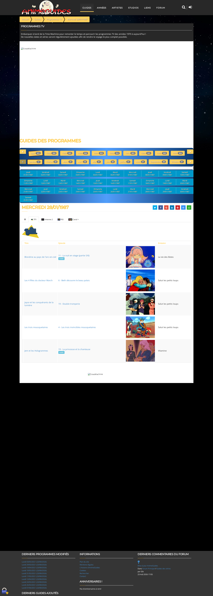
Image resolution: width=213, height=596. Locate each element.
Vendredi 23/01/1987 (63, 190)
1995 (161, 153)
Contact (83, 576)
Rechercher (84, 573)
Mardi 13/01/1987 (63, 181)
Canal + (76, 219)
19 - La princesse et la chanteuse (74, 350)
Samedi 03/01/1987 (63, 173)
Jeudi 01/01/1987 (28, 173)
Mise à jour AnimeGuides (148, 565)
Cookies (83, 570)
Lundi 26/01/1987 (115, 190)
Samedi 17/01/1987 (132, 181)
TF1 (35, 219)
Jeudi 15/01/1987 (97, 181)
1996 (177, 153)
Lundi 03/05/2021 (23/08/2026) (34, 562)
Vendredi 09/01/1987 (167, 173)
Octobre (177, 161)
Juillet (124, 161)
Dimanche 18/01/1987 (150, 181)
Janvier (34, 161)
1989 (66, 153)
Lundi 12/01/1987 (45, 181)
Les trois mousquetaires (36, 327)
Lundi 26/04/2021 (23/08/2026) (34, 585)
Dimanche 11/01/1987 (28, 181)
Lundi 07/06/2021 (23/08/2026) (34, 588)
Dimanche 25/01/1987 (97, 190)
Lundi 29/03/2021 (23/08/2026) (34, 564)
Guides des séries (163, 568)
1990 (82, 153)
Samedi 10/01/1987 (184, 173)
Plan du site (84, 562)
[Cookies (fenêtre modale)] (5, 591)
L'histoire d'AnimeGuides (90, 567)
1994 (145, 153)
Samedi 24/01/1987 (80, 190)
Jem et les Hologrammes (36, 350)
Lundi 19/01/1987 (167, 181)
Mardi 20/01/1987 (184, 181)
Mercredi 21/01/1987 (28, 190)
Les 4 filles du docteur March (38, 280)
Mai (96, 161)
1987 (35, 153)
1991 (98, 153)
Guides (86, 7)
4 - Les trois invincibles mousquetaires (77, 327)
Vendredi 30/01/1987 (184, 190)
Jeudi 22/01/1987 (45, 190)
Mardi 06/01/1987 (115, 173)
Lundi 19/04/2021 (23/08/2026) (34, 567)
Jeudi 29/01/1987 (167, 190)
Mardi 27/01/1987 (132, 190)
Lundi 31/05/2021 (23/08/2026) (34, 573)
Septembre (158, 161)
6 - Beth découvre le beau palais (74, 280)
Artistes (117, 7)
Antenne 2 (48, 219)
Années (101, 7)
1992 (114, 153)
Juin (110, 161)
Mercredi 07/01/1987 (132, 173)
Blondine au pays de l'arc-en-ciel (40, 257)
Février (51, 161)
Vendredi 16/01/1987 (115, 181)
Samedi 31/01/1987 (28, 198)
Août (140, 161)
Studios (133, 7)
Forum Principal (148, 568)
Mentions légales (86, 564)
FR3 (62, 219)
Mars (67, 161)
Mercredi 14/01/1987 (80, 181)
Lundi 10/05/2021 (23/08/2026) (34, 570)
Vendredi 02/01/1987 (45, 173)
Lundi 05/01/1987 (97, 173)
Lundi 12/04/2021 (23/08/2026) (34, 579)
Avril (82, 161)
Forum (160, 7)
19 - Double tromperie (69, 303)
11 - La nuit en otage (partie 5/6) (73, 257)
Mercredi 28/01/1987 (150, 190)
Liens (147, 7)
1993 (129, 153)
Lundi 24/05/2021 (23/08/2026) (34, 582)
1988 (50, 153)
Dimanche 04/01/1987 (80, 173)
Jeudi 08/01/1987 (150, 173)
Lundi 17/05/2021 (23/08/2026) (34, 576)
